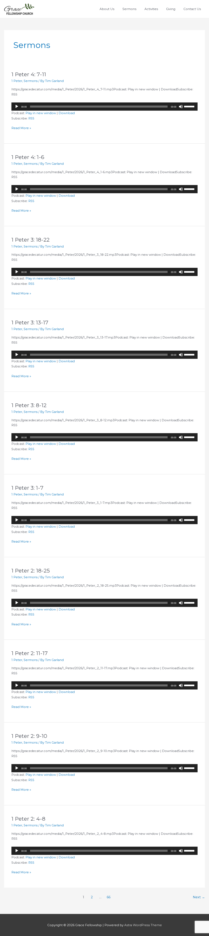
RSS (31, 118)
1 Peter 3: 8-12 (29, 405)
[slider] (190, 106)
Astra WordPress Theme (143, 925)
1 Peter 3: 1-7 (27, 488)
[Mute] (181, 107)
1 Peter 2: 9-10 (29, 736)
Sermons (31, 81)
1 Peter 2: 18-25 (30, 570)
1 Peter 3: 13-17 (29, 322)
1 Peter (16, 81)
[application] (104, 106)
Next (199, 897)
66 (108, 897)
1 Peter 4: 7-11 (28, 74)
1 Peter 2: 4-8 (28, 819)
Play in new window (41, 113)
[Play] (17, 107)
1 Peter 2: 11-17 (29, 653)
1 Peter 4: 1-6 (27, 157)
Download (67, 113)
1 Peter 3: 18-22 (30, 239)
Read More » (21, 128)
